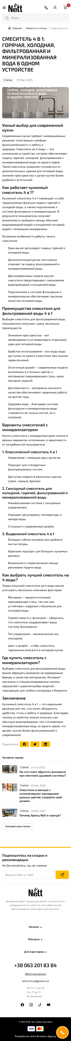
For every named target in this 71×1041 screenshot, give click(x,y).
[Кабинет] (55, 7)
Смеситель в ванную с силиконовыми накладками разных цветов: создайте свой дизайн (40, 795)
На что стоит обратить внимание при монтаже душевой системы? (42, 773)
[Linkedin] (45, 744)
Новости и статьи (36, 28)
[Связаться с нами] (46, 7)
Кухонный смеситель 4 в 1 (20, 704)
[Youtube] (48, 1004)
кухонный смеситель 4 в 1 (25, 189)
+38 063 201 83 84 (35, 965)
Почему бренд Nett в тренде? (40, 815)
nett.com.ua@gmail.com (35, 980)
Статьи (8, 79)
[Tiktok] (40, 1004)
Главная (17, 28)
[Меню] (4, 7)
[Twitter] (35, 744)
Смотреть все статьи (17, 826)
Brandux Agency (46, 1036)
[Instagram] (31, 1004)
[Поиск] (7, 18)
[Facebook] (24, 744)
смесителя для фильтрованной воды (31, 310)
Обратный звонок (35, 973)
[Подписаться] (62, 875)
